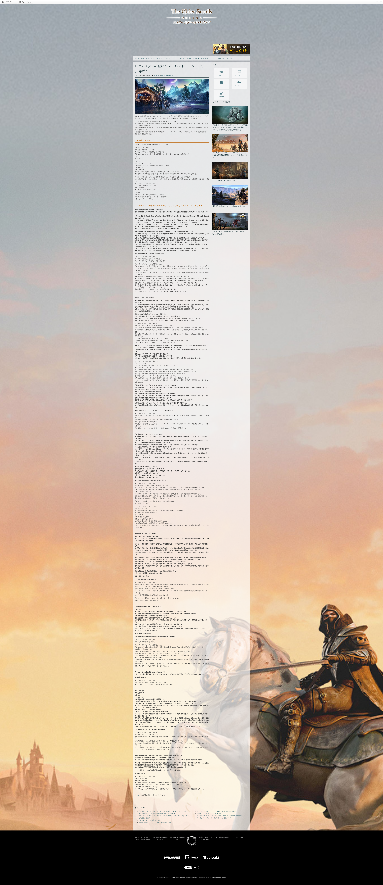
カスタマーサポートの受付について (150, 820)
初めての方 (379, 1)
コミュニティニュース (239, 85)
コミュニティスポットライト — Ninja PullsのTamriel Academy (216, 811)
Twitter (137, 795)
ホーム (136, 58)
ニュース (167, 58)
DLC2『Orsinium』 (167, 75)
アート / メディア (239, 75)
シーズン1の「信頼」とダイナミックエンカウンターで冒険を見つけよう (219, 816)
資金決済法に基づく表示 (222, 837)
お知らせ (156, 75)
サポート (229, 58)
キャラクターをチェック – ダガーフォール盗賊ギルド (214, 818)
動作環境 (221, 58)
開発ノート (221, 96)
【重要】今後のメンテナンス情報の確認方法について (155, 822)
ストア (213, 58)
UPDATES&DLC (192, 58)
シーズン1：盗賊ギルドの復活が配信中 (209, 813)
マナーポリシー (240, 837)
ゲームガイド (156, 58)
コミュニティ (178, 58)
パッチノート (221, 85)
